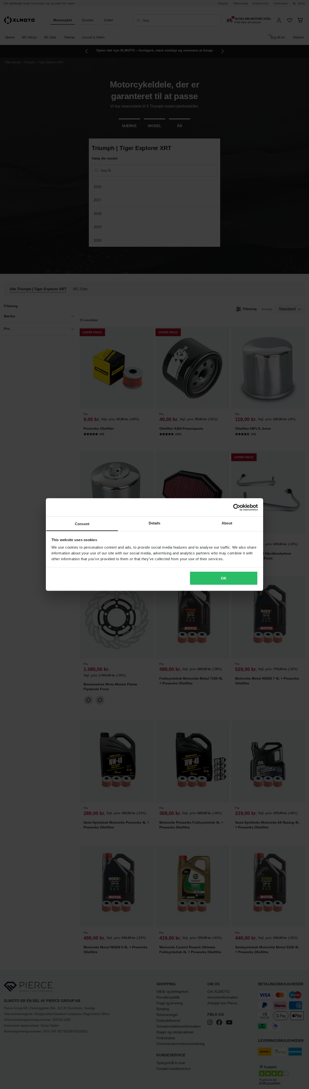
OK (223, 578)
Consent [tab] (82, 524)
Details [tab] (155, 523)
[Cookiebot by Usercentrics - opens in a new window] (237, 507)
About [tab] (227, 523)
